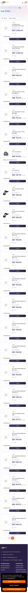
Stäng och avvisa (14, 581)
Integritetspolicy (5, 567)
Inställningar (14, 585)
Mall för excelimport (21, 572)
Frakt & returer (19, 567)
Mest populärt (12, 18)
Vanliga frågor (19, 565)
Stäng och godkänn (14, 589)
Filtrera (5, 18)
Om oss (3, 569)
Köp (18, 39)
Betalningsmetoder (21, 569)
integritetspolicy (11, 578)
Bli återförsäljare (5, 565)
